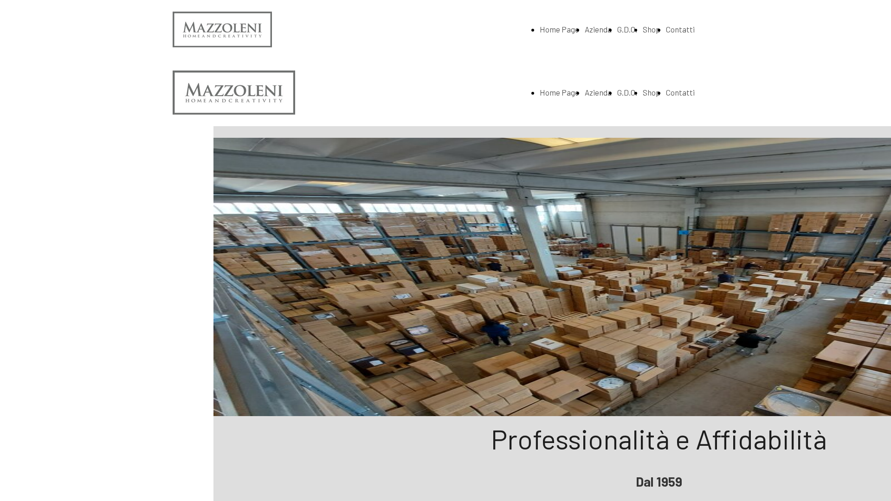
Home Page (559, 29)
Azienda (598, 29)
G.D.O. (627, 29)
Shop (651, 29)
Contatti (680, 29)
